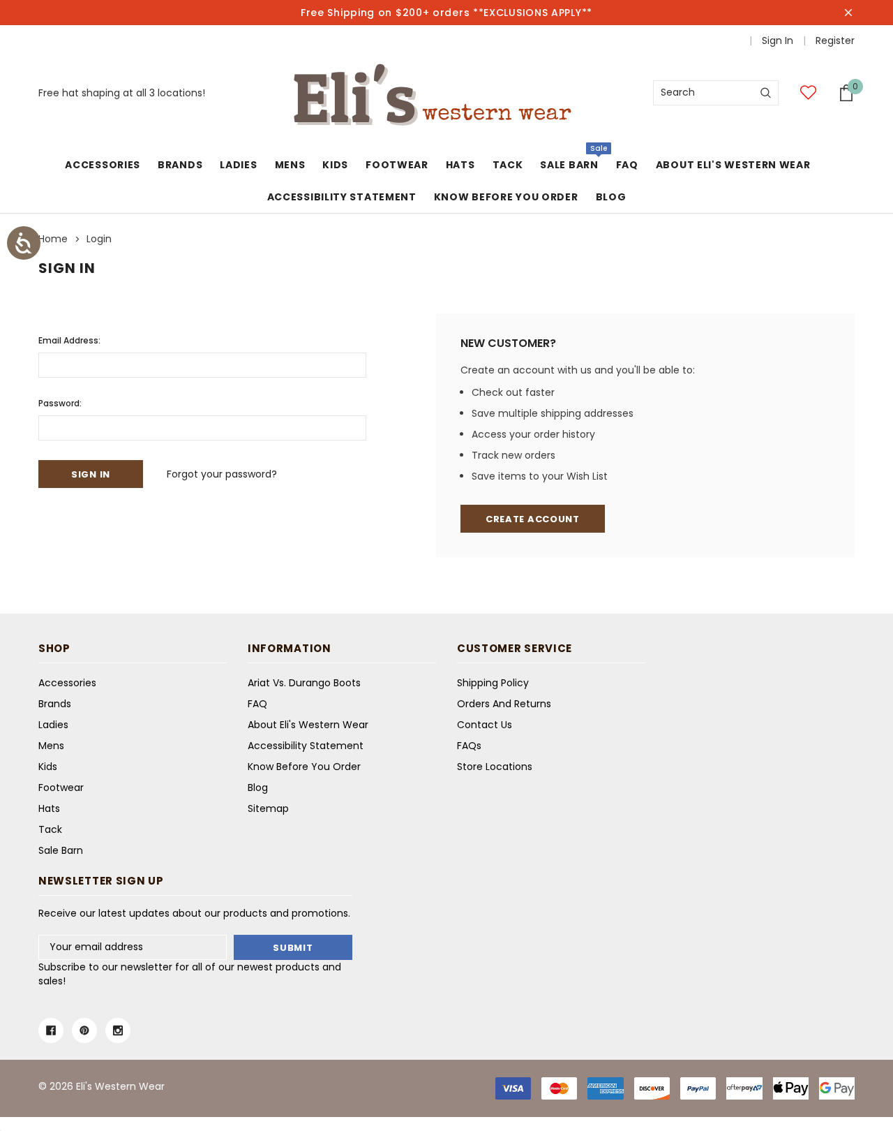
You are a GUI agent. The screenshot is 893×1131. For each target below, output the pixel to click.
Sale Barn (569, 165)
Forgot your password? (222, 474)
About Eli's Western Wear (308, 725)
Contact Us (484, 725)
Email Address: (69, 340)
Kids (335, 165)
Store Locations (494, 767)
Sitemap (268, 808)
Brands (180, 165)
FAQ (257, 704)
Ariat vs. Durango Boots (304, 683)
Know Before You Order (304, 767)
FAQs (469, 746)
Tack (508, 165)
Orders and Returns (504, 704)
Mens (290, 165)
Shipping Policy (493, 683)
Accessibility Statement (305, 746)
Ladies (238, 165)
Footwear (397, 165)
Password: (60, 403)
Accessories (102, 165)
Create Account (533, 519)
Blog (258, 787)
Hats (460, 165)
